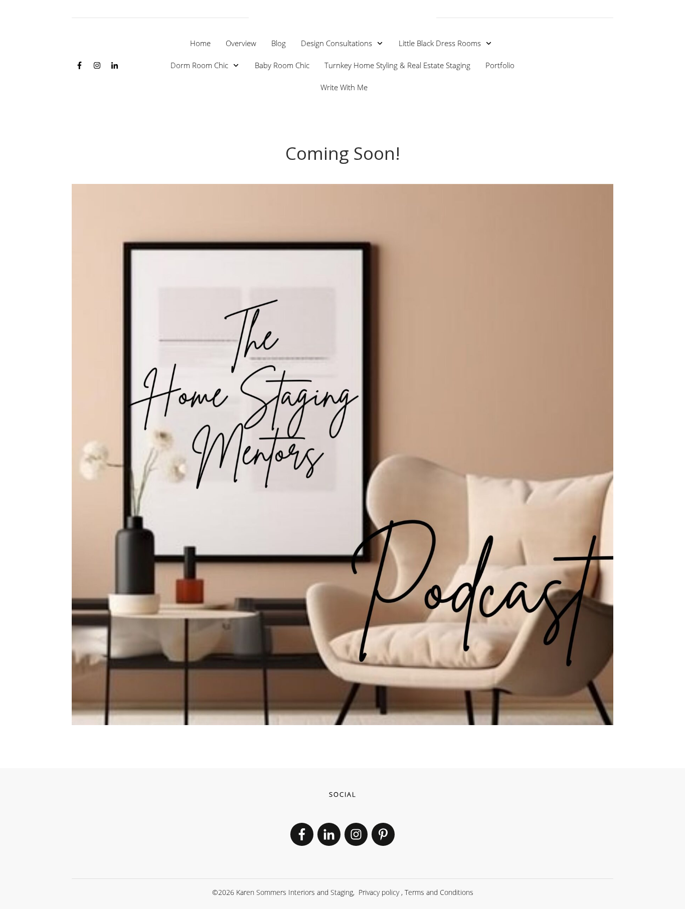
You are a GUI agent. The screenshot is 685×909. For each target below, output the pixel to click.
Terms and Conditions (439, 892)
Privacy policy (379, 892)
